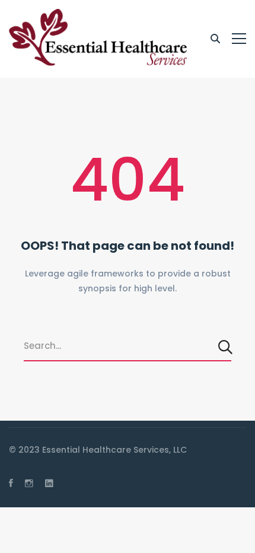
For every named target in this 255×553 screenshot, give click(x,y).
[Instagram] (29, 483)
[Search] (226, 346)
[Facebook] (11, 483)
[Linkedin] (49, 483)
